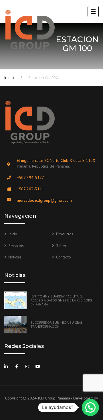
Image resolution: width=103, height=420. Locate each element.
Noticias (14, 257)
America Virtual (51, 404)
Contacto (63, 257)
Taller (61, 245)
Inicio (9, 77)
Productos (64, 233)
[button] (90, 407)
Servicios (16, 245)
